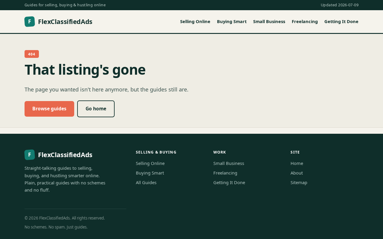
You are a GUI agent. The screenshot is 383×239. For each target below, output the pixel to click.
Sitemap (299, 182)
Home (297, 163)
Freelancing (305, 21)
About (297, 173)
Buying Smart (232, 21)
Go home (96, 108)
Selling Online (195, 21)
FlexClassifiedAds (60, 21)
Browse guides (49, 108)
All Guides (146, 182)
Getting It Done (341, 21)
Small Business (269, 21)
